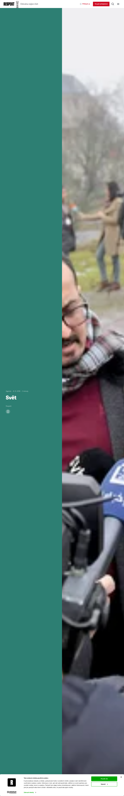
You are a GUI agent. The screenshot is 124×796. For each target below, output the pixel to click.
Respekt (8, 406)
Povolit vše (104, 779)
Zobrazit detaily (29, 792)
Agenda (8, 391)
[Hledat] (113, 4)
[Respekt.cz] (9, 4)
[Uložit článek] (8, 411)
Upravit (103, 784)
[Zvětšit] (93, 402)
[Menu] (118, 4)
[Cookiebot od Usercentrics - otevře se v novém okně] (12, 792)
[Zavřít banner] (121, 777)
